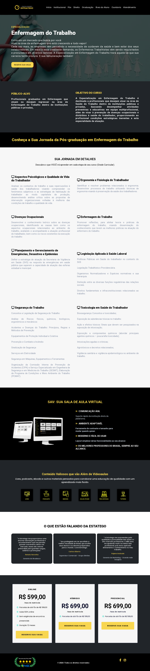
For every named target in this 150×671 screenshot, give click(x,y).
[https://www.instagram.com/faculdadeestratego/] (125, 659)
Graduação (87, 7)
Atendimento (129, 7)
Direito (76, 7)
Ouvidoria (116, 7)
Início (49, 7)
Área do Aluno (102, 7)
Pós (69, 7)
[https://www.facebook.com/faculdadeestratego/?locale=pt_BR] (121, 659)
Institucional (60, 7)
